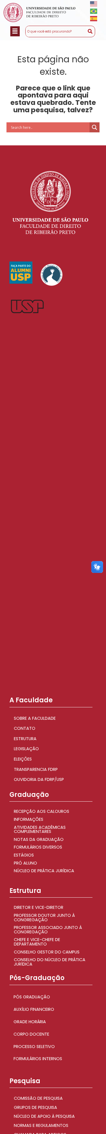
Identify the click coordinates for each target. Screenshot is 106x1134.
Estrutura (25, 739)
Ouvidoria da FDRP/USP (39, 779)
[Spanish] (94, 18)
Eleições (23, 759)
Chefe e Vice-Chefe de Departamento (37, 942)
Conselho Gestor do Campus (47, 952)
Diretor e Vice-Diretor (38, 907)
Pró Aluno (25, 863)
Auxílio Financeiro (34, 1009)
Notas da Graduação (39, 839)
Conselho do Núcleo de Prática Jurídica (49, 962)
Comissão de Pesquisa (38, 1098)
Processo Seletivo (34, 1046)
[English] (94, 4)
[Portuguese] (94, 11)
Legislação (26, 749)
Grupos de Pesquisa (35, 1107)
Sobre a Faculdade (35, 718)
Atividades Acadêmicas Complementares (40, 829)
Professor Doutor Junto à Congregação (44, 917)
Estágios (24, 855)
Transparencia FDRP (36, 769)
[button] (15, 31)
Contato (24, 728)
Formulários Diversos (38, 847)
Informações (28, 819)
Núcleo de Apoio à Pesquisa (44, 1116)
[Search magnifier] (95, 127)
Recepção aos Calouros (41, 811)
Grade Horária (30, 1022)
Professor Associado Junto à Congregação (48, 930)
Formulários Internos (38, 1059)
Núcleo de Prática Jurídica (44, 871)
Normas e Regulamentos (41, 1125)
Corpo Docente (31, 1034)
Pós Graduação (32, 997)
